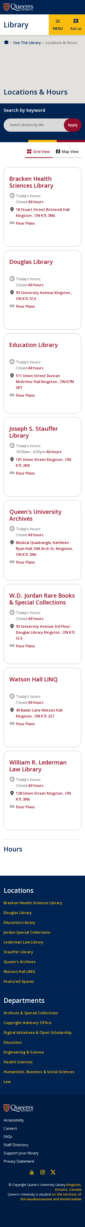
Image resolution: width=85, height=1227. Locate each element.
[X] (53, 1172)
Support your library (21, 1153)
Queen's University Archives (35, 515)
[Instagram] (42, 1172)
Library (16, 24)
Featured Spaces (19, 981)
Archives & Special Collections (31, 1013)
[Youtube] (32, 1172)
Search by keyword (24, 110)
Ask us (76, 24)
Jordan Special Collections (27, 932)
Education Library (33, 345)
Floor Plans (25, 223)
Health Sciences (18, 1062)
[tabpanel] (42, 500)
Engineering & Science (24, 1052)
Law (7, 1082)
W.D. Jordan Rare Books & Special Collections (42, 598)
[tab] (39, 152)
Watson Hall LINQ (19, 670)
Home (6, 42)
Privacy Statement (19, 1161)
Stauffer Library (18, 952)
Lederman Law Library (24, 942)
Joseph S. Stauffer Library (26, 420)
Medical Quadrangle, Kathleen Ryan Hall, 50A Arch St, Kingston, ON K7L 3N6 (44, 548)
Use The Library (27, 42)
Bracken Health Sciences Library (32, 170)
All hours (36, 201)
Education (13, 1042)
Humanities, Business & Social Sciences (39, 1072)
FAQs (8, 1136)
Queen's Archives (20, 962)
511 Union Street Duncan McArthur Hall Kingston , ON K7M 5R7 (45, 381)
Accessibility (14, 1120)
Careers (10, 1128)
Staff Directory (16, 1144)
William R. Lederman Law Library (32, 754)
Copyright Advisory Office (27, 1023)
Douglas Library (17, 253)
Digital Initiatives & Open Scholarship (38, 1032)
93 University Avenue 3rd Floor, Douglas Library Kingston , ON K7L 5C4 (45, 632)
